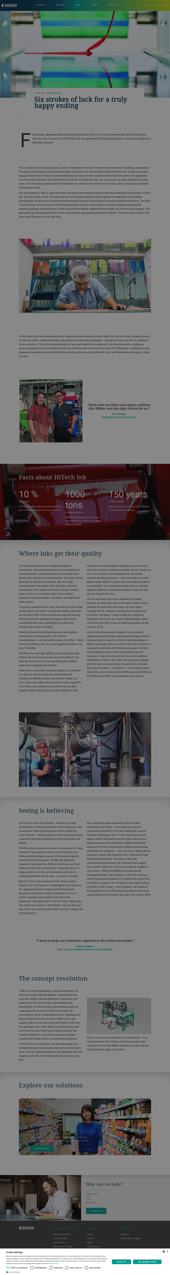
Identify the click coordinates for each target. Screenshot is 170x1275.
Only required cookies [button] (147, 1262)
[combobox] (164, 1251)
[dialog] (85, 1261)
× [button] (167, 1251)
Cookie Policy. (54, 1263)
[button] (57, 1272)
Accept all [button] (121, 1262)
